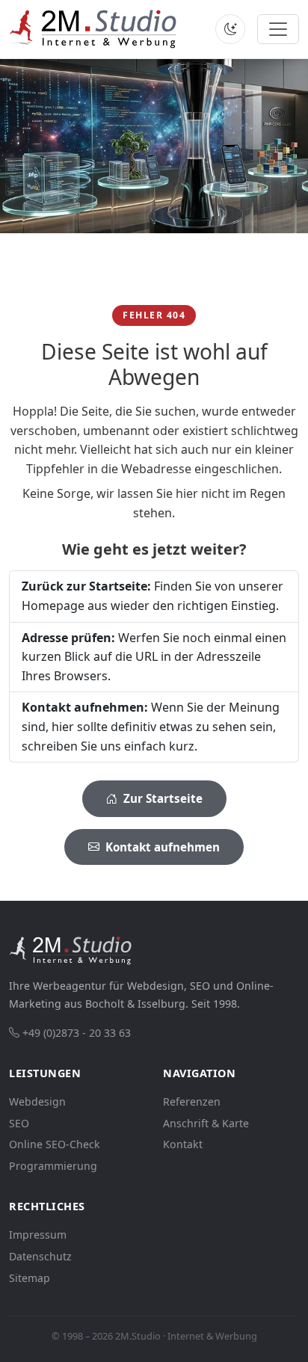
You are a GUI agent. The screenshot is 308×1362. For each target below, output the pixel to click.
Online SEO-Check (54, 1144)
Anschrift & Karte (206, 1123)
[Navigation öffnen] (278, 29)
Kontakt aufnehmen (161, 846)
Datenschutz (40, 1256)
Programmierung (53, 1166)
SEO (19, 1123)
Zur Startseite (161, 798)
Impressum (38, 1234)
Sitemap (29, 1278)
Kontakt (183, 1144)
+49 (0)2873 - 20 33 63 (76, 1033)
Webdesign (37, 1101)
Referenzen (192, 1101)
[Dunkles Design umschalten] (230, 29)
